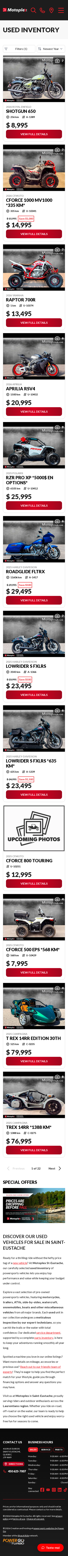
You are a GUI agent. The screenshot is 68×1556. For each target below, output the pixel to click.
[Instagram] (54, 1490)
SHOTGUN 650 (21, 111)
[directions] (51, 10)
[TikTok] (65, 1490)
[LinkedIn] (59, 1490)
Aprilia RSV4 (20, 388)
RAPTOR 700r (21, 299)
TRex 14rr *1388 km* (28, 1127)
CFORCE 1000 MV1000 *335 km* (29, 203)
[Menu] (61, 10)
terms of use (19, 1519)
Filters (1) (21, 48)
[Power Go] (34, 1541)
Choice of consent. (35, 1519)
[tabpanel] (48, 1469)
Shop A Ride (23, 1535)
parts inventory (43, 1337)
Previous (19, 1168)
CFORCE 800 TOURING (29, 860)
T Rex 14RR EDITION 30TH (33, 1038)
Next (52, 1168)
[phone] (42, 10)
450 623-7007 (17, 1471)
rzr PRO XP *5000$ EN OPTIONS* (29, 480)
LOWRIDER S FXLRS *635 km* (31, 763)
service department (48, 1332)
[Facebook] (42, 1490)
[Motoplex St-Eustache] (15, 10)
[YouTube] (48, 1490)
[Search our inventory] (33, 10)
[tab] (33, 1449)
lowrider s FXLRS (26, 666)
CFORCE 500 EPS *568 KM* (33, 949)
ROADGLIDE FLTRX (25, 571)
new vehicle (20, 1263)
